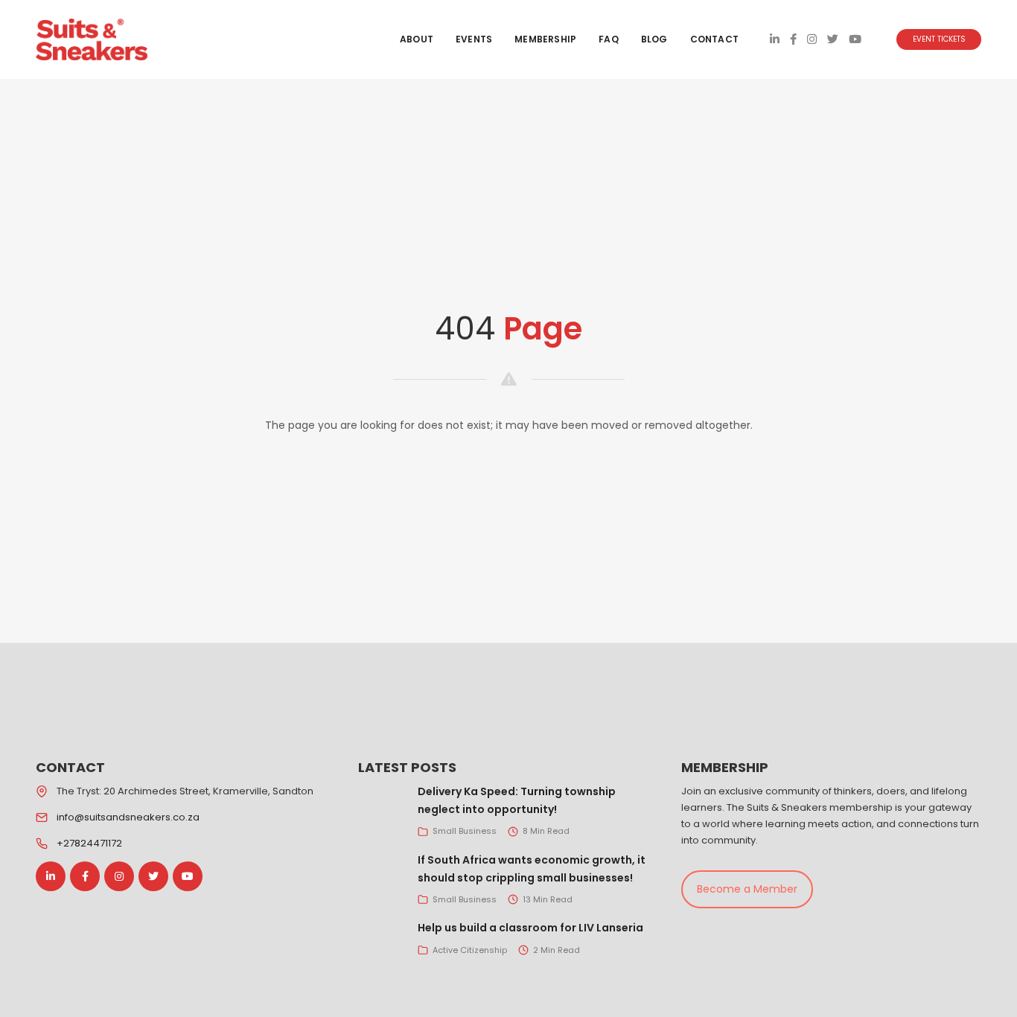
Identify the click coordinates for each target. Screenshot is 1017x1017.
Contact (714, 39)
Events (474, 39)
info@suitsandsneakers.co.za (128, 817)
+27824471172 (89, 843)
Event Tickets (939, 39)
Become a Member (747, 888)
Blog (654, 39)
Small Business (465, 831)
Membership (545, 39)
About (416, 39)
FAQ (609, 39)
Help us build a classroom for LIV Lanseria (530, 927)
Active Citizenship (470, 950)
